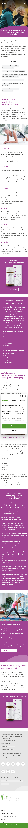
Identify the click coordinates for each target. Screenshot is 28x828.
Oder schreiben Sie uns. (7, 749)
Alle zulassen (14, 425)
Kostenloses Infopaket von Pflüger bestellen (12, 757)
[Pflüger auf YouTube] (13, 764)
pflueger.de (4, 781)
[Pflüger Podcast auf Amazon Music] (13, 771)
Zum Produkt (13, 289)
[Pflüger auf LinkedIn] (18, 764)
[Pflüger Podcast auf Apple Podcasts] (8, 771)
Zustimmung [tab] (5, 400)
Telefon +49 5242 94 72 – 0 (7, 746)
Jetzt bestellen (14, 724)
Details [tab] (14, 400)
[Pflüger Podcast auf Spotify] (3, 771)
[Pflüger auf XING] (23, 764)
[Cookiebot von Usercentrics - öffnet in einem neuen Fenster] (20, 396)
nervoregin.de (5, 784)
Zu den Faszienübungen (8, 651)
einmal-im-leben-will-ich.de (15, 781)
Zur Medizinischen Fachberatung (12, 753)
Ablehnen (14, 430)
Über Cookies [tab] (22, 400)
